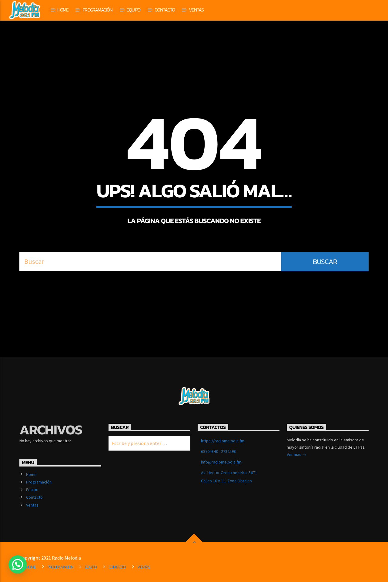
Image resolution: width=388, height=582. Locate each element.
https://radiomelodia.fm (222, 440)
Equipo (133, 9)
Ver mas (294, 454)
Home (62, 9)
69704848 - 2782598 (218, 451)
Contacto (165, 9)
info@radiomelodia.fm (221, 462)
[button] (17, 564)
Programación (97, 9)
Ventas (196, 9)
